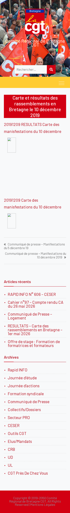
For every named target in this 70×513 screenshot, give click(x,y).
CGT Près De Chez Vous (28, 473)
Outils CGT (17, 433)
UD (10, 457)
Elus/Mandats (20, 441)
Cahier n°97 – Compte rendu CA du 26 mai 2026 (35, 304)
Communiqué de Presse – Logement (30, 316)
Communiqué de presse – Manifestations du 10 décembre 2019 (35, 255)
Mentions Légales (42, 504)
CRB (11, 449)
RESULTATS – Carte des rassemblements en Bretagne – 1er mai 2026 (35, 329)
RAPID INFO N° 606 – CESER (32, 294)
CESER (13, 425)
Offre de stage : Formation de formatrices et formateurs (34, 343)
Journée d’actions (23, 385)
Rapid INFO (17, 369)
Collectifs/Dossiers (24, 409)
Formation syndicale (26, 393)
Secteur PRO (19, 417)
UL (10, 465)
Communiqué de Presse (28, 401)
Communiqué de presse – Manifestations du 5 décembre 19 (34, 246)
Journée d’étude (23, 377)
